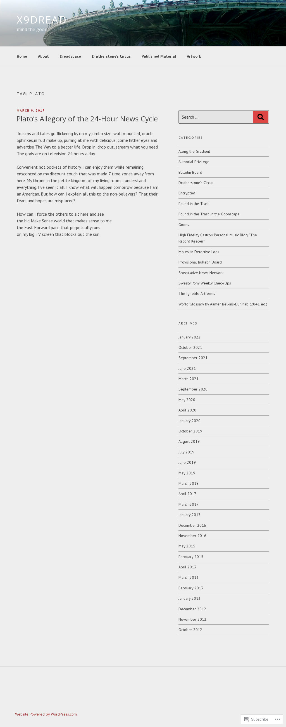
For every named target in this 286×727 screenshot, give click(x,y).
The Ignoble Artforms (196, 293)
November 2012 (192, 619)
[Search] (260, 117)
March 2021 (188, 378)
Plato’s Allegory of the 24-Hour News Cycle (87, 119)
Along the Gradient (194, 151)
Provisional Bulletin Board (200, 262)
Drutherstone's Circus (195, 182)
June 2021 (187, 368)
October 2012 (190, 629)
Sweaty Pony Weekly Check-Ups (204, 283)
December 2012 (192, 608)
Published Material (159, 56)
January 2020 (189, 420)
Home (22, 56)
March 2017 (188, 504)
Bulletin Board (190, 172)
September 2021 (193, 357)
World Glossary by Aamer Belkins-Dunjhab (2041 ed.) (222, 304)
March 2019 (188, 483)
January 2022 (189, 337)
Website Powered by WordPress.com (46, 714)
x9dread (42, 20)
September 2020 (193, 389)
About (43, 56)
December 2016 (192, 525)
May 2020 (186, 399)
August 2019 (189, 441)
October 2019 (190, 431)
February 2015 (190, 556)
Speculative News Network (200, 272)
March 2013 (188, 577)
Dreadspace (70, 56)
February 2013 (190, 587)
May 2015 (186, 546)
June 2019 (187, 462)
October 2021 (190, 347)
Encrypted (186, 193)
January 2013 (189, 598)
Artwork (194, 56)
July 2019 (186, 452)
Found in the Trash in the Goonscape (209, 214)
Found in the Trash (193, 203)
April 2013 (187, 567)
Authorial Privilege (193, 161)
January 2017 (189, 514)
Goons (183, 224)
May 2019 (186, 473)
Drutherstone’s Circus (111, 56)
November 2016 (192, 535)
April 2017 (187, 493)
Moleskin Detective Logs (198, 251)
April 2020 (187, 410)
